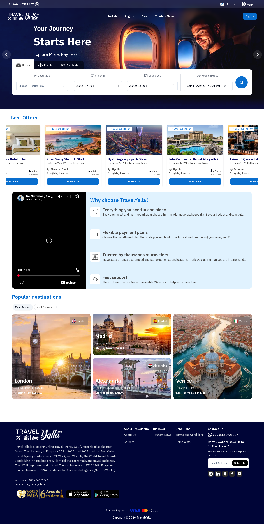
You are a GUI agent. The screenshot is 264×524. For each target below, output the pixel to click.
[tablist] (48, 66)
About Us (130, 434)
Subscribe (240, 463)
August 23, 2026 (138, 86)
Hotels (113, 16)
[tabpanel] (132, 356)
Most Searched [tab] (45, 307)
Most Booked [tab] (22, 307)
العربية (251, 4)
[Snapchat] (225, 474)
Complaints (183, 442)
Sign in (250, 16)
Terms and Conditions (190, 434)
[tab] (23, 64)
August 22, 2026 (85, 86)
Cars (144, 16)
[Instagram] (211, 474)
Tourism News (165, 16)
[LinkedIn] (218, 474)
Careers (129, 442)
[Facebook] (232, 474)
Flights (129, 16)
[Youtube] (239, 474)
